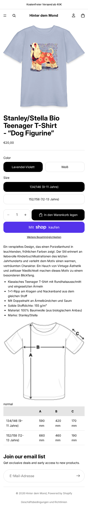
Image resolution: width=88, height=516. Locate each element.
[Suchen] (14, 15)
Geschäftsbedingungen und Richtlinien (44, 502)
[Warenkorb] (83, 15)
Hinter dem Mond (36, 493)
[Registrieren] (78, 475)
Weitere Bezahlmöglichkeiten (44, 237)
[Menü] (5, 16)
